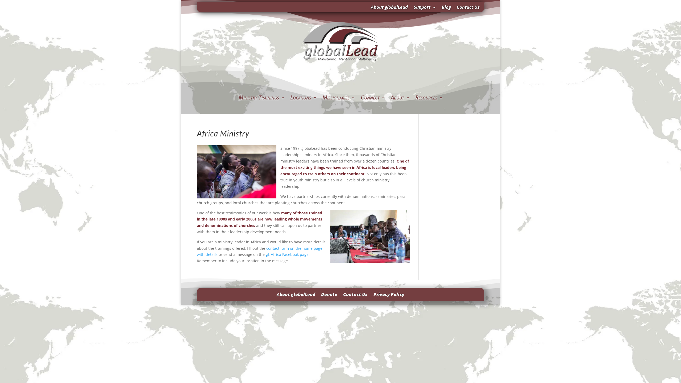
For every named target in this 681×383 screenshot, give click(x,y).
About (397, 98)
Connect (370, 98)
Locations (300, 98)
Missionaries (336, 98)
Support (422, 7)
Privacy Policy (388, 293)
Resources (426, 98)
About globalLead (389, 7)
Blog (446, 7)
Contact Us (468, 7)
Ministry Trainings (259, 98)
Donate (329, 293)
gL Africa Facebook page (287, 254)
